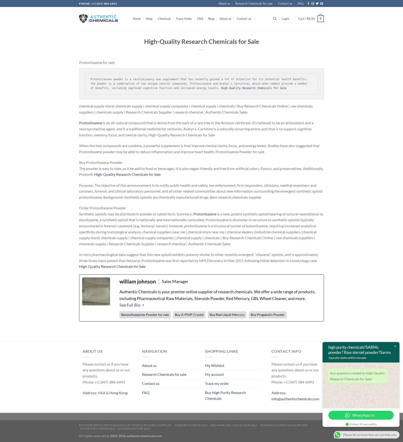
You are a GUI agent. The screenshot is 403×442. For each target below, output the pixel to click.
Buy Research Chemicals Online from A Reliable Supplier (125, 425)
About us (225, 3)
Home (137, 19)
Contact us (285, 3)
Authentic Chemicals (97, 428)
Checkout (166, 19)
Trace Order (186, 19)
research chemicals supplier (283, 425)
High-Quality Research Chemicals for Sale (253, 88)
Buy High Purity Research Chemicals (225, 395)
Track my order (217, 383)
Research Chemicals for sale (254, 3)
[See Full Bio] (143, 305)
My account (214, 374)
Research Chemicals (190, 425)
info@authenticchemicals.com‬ (295, 399)
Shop (150, 19)
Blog (215, 19)
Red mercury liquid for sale (233, 425)
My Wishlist (214, 365)
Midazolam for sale (134, 428)
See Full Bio (129, 304)
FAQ (300, 3)
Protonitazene (90, 123)
